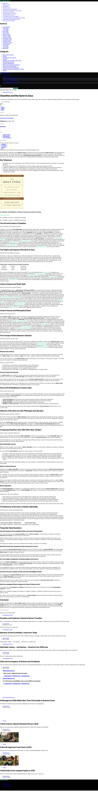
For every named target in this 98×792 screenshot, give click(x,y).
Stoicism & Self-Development (11, 16)
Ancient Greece (6, 134)
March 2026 (6, 34)
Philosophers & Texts (9, 14)
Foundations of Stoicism (9, 13)
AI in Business (52, 276)
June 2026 (6, 29)
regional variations (19, 304)
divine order (46, 272)
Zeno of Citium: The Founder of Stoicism (6, 118)
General (5, 59)
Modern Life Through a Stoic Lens (12, 10)
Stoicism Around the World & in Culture (14, 17)
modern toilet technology (20, 321)
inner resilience (26, 241)
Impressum (6, 6)
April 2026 (6, 32)
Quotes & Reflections (9, 20)
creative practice (41, 344)
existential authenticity (23, 328)
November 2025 (7, 39)
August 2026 (6, 27)
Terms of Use (6, 4)
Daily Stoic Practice (8, 12)
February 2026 (7, 35)
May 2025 (5, 48)
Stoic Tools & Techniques (10, 9)
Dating (4, 56)
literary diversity (14, 307)
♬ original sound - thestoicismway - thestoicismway (16, 676)
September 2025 (7, 42)
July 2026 (5, 28)
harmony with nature (11, 245)
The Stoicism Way (4, 0)
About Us (5, 3)
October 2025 (7, 41)
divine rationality (45, 323)
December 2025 (7, 38)
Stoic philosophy (7, 137)
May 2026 (5, 31)
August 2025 (6, 44)
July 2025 (5, 45)
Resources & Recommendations (11, 19)
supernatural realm (41, 246)
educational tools (13, 279)
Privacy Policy (7, 7)
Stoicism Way (3, 126)
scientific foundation (42, 347)
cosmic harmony (39, 273)
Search (16, 88)
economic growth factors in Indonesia (10, 297)
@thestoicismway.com (9, 670)
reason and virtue (14, 242)
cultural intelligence (32, 275)
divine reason (42, 343)
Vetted (4, 70)
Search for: (2, 87)
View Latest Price (4, 215)
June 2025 (6, 47)
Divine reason (6, 136)
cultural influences (20, 303)
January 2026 (6, 37)
